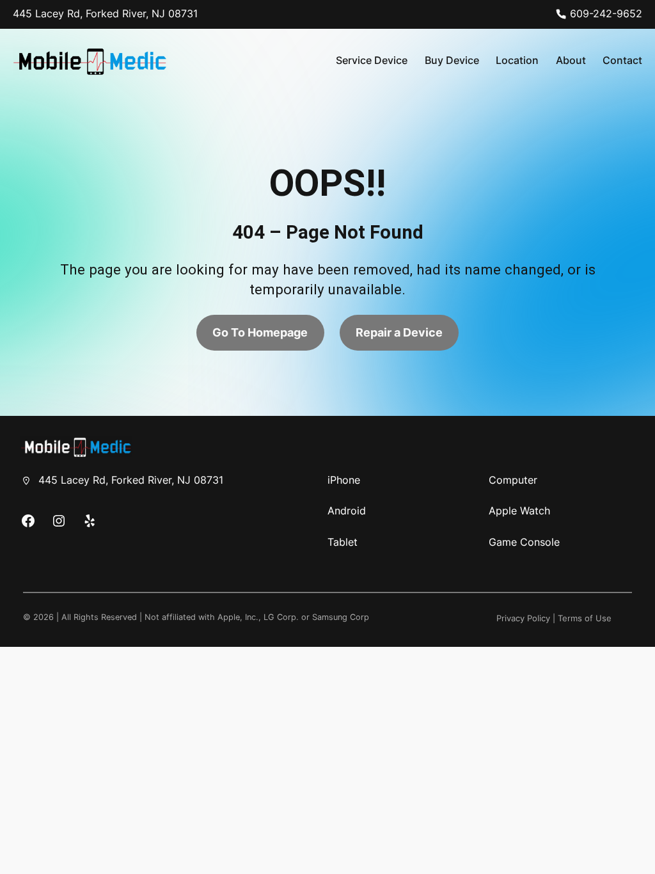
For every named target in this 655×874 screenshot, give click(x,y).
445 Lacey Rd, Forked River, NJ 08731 (105, 14)
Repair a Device (399, 332)
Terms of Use (585, 618)
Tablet (343, 542)
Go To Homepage (260, 332)
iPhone (344, 480)
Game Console (524, 542)
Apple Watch (519, 511)
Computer (513, 480)
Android (347, 511)
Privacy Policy (523, 618)
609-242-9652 (606, 14)
